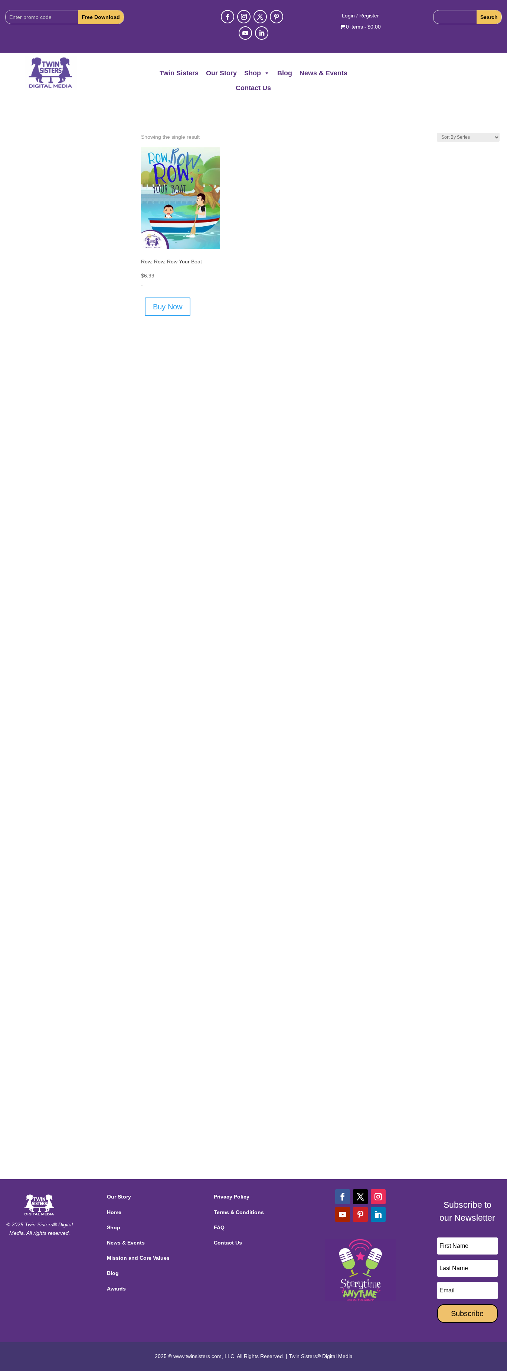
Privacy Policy (231, 1197)
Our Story (221, 73)
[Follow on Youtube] (245, 33)
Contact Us (253, 88)
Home (114, 1212)
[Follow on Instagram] (244, 16)
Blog (284, 73)
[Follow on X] (260, 16)
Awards (116, 1289)
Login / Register (360, 16)
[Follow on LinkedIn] (261, 33)
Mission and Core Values (138, 1258)
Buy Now (167, 307)
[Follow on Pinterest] (276, 16)
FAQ (219, 1227)
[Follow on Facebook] (227, 16)
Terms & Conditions (239, 1212)
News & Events (323, 73)
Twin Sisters (179, 73)
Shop (252, 73)
